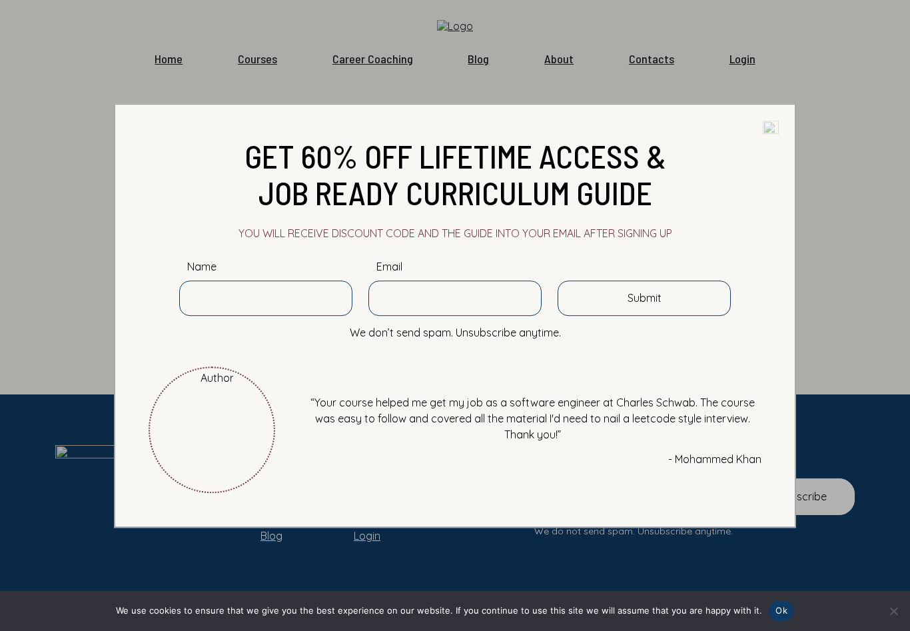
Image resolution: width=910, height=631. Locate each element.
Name (202, 267)
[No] (893, 611)
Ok (781, 610)
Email (389, 267)
